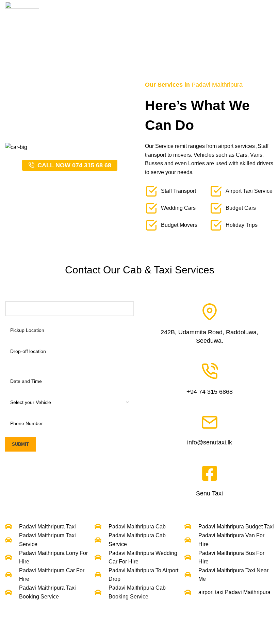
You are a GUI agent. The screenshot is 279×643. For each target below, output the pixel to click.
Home (90, 50)
